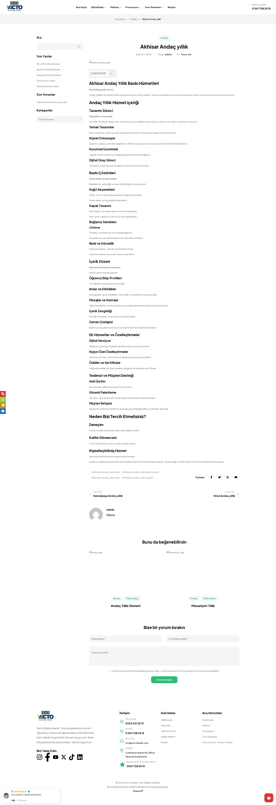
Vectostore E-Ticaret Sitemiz (217, 742)
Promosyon (131, 7)
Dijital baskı (208, 719)
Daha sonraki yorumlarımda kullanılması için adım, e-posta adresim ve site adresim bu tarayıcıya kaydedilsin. (165, 670)
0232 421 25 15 (134, 723)
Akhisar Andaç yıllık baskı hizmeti (141, 472)
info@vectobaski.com (136, 742)
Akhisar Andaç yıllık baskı (106, 472)
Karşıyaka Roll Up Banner (49, 75)
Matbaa (114, 7)
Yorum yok (186, 54)
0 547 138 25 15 (261, 8)
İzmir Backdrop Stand (48, 86)
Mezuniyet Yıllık (203, 606)
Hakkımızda (166, 719)
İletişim (172, 7)
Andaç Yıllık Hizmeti (125, 606)
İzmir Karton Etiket (46, 80)
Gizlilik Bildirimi (168, 736)
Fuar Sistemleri (153, 7)
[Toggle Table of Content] (110, 73)
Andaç (164, 37)
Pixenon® (138, 790)
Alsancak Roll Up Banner (49, 69)
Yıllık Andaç (132, 598)
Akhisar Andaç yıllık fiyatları (138, 477)
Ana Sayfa (81, 7)
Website (110, 514)
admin (168, 54)
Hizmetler (166, 725)
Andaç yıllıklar (95, 94)
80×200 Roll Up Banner (48, 63)
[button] (60, 788)
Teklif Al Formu (168, 731)
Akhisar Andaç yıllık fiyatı (106, 477)
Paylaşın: (200, 477)
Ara (39, 37)
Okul (91, 294)
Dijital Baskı (97, 7)
